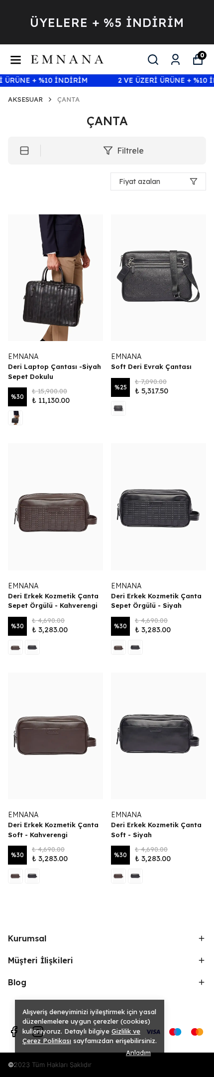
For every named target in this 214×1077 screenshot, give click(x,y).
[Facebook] (14, 1032)
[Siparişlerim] (175, 59)
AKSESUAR (25, 99)
